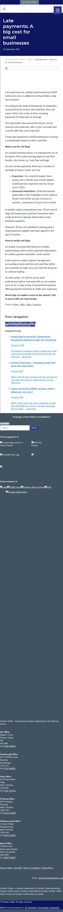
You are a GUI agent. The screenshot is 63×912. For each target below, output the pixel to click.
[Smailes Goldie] (5, 8)
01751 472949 (10, 813)
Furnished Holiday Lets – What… (20, 323)
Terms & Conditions (31, 868)
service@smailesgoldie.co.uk (50, 878)
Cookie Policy (47, 868)
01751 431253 (10, 835)
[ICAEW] (3, 487)
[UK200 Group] (14, 487)
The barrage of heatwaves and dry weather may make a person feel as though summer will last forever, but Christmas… (34, 354)
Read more (26, 357)
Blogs (16, 304)
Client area (29, 2)
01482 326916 (10, 746)
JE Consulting (30, 908)
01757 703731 (10, 791)
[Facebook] (2, 2)
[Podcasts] (14, 2)
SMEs (22, 304)
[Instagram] (8, 2)
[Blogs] (17, 2)
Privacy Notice (6, 868)
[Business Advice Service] (33, 487)
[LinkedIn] (5, 2)
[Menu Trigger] (58, 10)
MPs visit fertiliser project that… (20, 326)
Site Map (18, 868)
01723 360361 (10, 768)
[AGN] (48, 487)
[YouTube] (11, 2)
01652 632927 (10, 858)
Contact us (4, 424)
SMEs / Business (33, 304)
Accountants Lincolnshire (48, 908)
